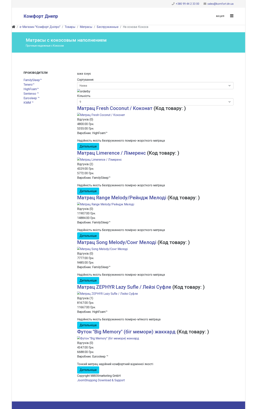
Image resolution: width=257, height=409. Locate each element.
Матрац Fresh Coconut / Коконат (114, 108)
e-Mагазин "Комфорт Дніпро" (40, 27)
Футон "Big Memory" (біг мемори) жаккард (126, 332)
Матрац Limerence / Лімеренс (111, 153)
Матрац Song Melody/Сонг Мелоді (116, 242)
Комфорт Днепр (41, 16)
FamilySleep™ (33, 80)
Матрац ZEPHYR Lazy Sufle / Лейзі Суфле (124, 287)
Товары (70, 27)
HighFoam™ (31, 89)
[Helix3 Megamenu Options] (231, 16)
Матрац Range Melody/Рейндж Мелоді (121, 197)
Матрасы (86, 27)
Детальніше (88, 146)
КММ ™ (28, 102)
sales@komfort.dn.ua (220, 3)
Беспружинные (108, 27)
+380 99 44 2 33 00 (187, 3)
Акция (220, 16)
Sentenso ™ (31, 93)
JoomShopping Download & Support (101, 380)
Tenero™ (29, 84)
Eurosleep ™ (32, 98)
